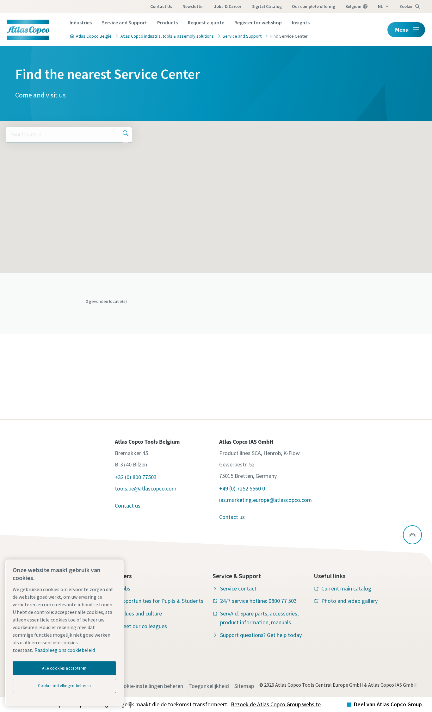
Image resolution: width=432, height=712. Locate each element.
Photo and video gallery (349, 600)
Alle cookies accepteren (64, 668)
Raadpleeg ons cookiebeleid (64, 650)
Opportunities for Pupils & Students (161, 600)
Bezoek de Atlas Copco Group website (276, 704)
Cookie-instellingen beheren (150, 686)
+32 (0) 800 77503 (136, 477)
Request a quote (206, 22)
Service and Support (124, 22)
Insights (301, 22)
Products (167, 22)
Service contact (238, 588)
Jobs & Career (227, 6)
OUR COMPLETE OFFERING (313, 6)
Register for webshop (258, 22)
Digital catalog (266, 6)
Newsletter (193, 6)
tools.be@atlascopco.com (145, 488)
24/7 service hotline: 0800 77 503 (258, 600)
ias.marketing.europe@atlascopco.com (265, 499)
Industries (81, 22)
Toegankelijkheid (208, 686)
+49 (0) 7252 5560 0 (242, 488)
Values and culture (140, 613)
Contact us (161, 6)
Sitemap (244, 686)
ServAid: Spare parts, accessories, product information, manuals (259, 618)
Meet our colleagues (143, 626)
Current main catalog (346, 588)
